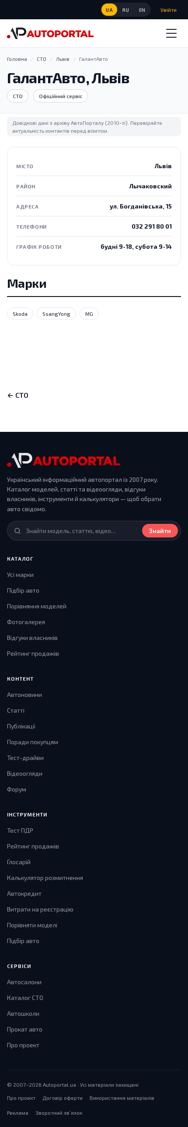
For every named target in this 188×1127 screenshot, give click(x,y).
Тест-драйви (25, 757)
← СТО (17, 395)
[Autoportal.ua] (50, 33)
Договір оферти (62, 1098)
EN (142, 10)
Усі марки (20, 574)
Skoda (20, 314)
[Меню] (171, 33)
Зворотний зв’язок (58, 1112)
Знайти (160, 530)
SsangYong (56, 314)
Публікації (21, 726)
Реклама (17, 1112)
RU (125, 10)
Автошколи (23, 1013)
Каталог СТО (25, 997)
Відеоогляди (24, 773)
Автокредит (24, 893)
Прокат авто (24, 1029)
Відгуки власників (32, 637)
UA (109, 10)
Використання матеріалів (122, 1098)
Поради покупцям (32, 741)
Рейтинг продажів (33, 653)
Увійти (168, 10)
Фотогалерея (26, 621)
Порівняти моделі (32, 925)
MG (89, 314)
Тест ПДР (20, 830)
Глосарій (19, 862)
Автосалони (24, 982)
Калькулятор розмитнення (45, 877)
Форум (16, 789)
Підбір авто (23, 590)
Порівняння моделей (36, 606)
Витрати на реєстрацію (40, 909)
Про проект (23, 1045)
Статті (15, 710)
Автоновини (24, 694)
